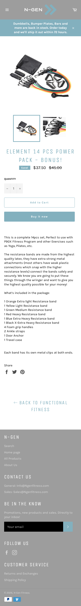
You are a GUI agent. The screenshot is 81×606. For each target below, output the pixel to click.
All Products (12, 458)
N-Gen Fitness (21, 592)
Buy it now (39, 216)
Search (9, 446)
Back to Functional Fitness (43, 406)
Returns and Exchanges (21, 573)
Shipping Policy (15, 580)
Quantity (10, 178)
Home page (12, 452)
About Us (10, 465)
